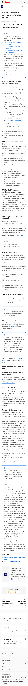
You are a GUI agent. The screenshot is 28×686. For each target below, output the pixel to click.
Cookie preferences (5, 681)
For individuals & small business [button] (9, 653)
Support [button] (4, 663)
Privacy (17, 679)
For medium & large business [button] (8, 657)
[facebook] (3, 677)
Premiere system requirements (14, 120)
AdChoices (5, 683)
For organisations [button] (6, 660)
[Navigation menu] (2, 2)
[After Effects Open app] (26, 6)
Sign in (24, 2)
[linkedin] (10, 677)
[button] (20, 2)
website (12, 326)
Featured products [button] (6, 669)
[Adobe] (7, 2)
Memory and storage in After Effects (13, 561)
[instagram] (5, 677)
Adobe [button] (3, 666)
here (21, 235)
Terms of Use (22, 679)
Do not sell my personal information (16, 681)
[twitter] (8, 677)
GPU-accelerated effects (8, 383)
